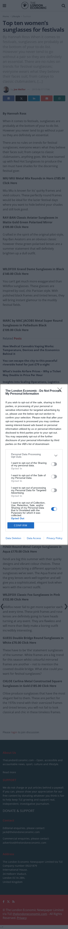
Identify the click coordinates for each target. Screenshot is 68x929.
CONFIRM (20, 525)
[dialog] (34, 464)
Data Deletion (13, 538)
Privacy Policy (54, 538)
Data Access (34, 538)
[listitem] (34, 455)
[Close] (60, 391)
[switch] (54, 464)
